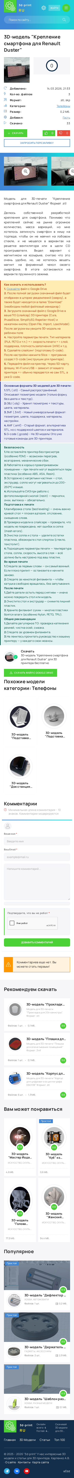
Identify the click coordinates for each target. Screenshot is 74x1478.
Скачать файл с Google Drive (33, 672)
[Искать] (64, 20)
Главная (10, 1440)
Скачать (17, 133)
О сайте (10, 1462)
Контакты (24, 1462)
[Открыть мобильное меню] (66, 8)
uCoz (66, 1471)
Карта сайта (40, 1462)
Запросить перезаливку (37, 143)
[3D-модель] (25, 172)
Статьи (45, 1440)
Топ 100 (59, 1440)
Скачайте (13, 289)
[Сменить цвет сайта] (44, 8)
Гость (66, 117)
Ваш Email (10, 849)
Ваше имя (10, 833)
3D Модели (28, 1440)
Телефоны (63, 106)
